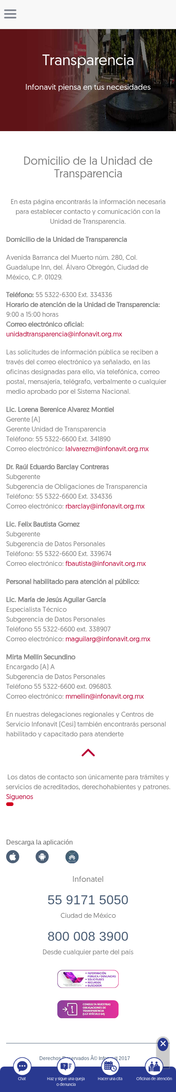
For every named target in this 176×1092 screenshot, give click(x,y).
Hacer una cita (110, 1079)
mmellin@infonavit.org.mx (104, 696)
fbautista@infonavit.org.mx (105, 564)
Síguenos (19, 797)
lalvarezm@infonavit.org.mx (107, 449)
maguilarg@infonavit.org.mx (107, 639)
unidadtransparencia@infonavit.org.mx (64, 334)
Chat (22, 1079)
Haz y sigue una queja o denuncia (66, 1082)
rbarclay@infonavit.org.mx (104, 506)
